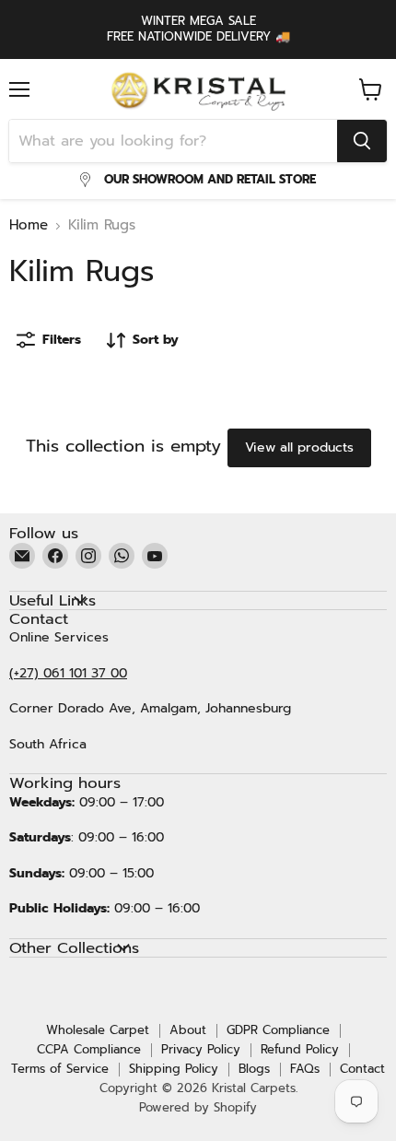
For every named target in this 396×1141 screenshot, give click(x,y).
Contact (362, 1068)
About (187, 1030)
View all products (299, 447)
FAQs (305, 1068)
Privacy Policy (200, 1049)
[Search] (362, 141)
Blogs (254, 1068)
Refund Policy (300, 1049)
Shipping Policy (173, 1068)
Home (28, 225)
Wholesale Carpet (97, 1030)
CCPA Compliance (89, 1049)
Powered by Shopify (198, 1107)
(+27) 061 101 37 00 (68, 673)
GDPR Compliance (278, 1030)
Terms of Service (60, 1068)
